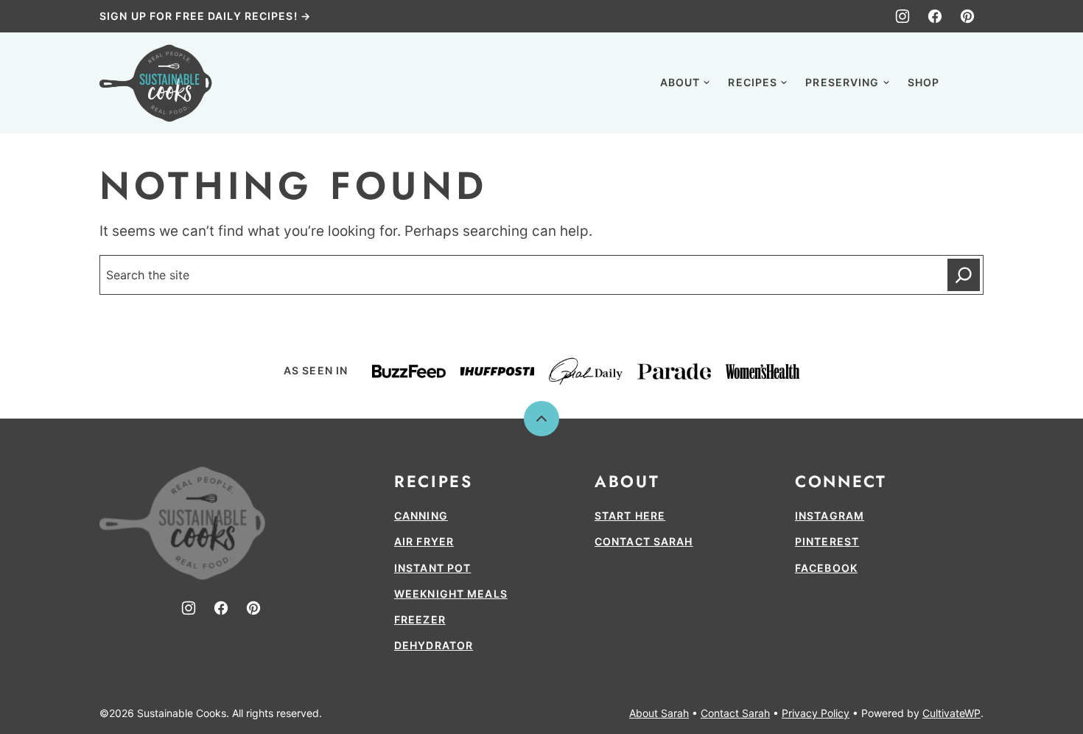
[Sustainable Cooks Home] (155, 83)
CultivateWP (951, 713)
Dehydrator (433, 645)
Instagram (829, 515)
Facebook (826, 568)
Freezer (420, 619)
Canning (421, 515)
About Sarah (659, 713)
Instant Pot (432, 568)
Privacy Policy (815, 713)
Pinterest (827, 541)
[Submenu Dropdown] (706, 82)
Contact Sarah (644, 541)
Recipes (752, 82)
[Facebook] (935, 16)
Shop (923, 82)
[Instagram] (902, 16)
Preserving (842, 82)
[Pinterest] (967, 16)
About (680, 82)
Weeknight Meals (451, 593)
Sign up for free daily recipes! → (205, 16)
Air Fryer (424, 541)
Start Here (630, 515)
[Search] (967, 81)
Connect (840, 481)
